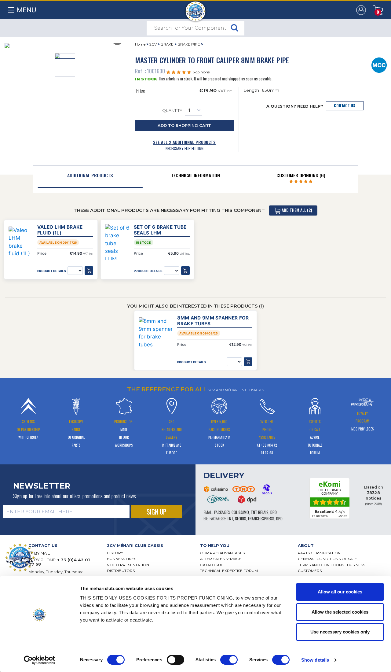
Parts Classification (319, 553)
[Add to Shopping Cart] (248, 361)
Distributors (121, 571)
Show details (315, 660)
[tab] (90, 177)
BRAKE (167, 44)
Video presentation (128, 565)
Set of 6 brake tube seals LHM (160, 230)
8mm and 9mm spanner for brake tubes (213, 321)
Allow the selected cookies (340, 612)
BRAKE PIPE (188, 44)
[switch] (175, 660)
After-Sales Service (220, 559)
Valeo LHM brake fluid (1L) (60, 230)
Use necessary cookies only (340, 631)
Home (140, 44)
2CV (153, 44)
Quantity (172, 111)
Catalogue (211, 565)
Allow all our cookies (340, 591)
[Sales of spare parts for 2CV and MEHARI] (196, 8)
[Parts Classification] (379, 64)
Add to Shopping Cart (184, 125)
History (115, 553)
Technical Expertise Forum (229, 571)
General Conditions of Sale (327, 559)
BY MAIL (42, 553)
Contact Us (344, 106)
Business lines (121, 559)
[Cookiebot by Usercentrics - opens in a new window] (39, 660)
